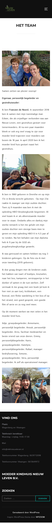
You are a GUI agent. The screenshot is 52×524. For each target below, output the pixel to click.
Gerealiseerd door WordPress (26, 512)
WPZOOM (40, 517)
